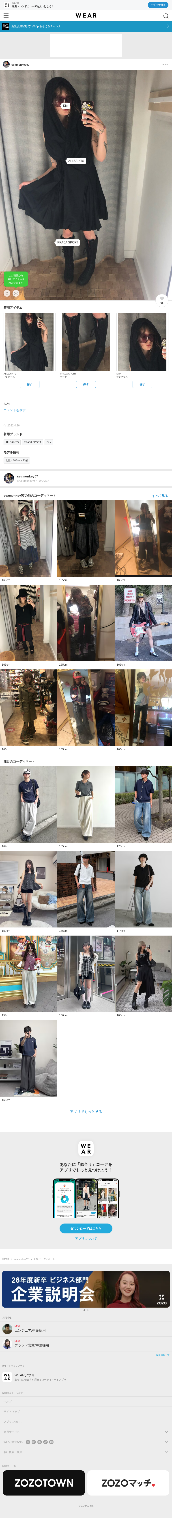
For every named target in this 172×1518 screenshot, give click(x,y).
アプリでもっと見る (86, 1112)
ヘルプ (8, 1401)
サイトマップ (12, 1411)
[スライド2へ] (87, 1310)
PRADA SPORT (32, 442)
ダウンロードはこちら (86, 1228)
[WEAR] (85, 15)
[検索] (165, 15)
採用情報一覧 (163, 1355)
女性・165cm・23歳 (17, 460)
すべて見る (160, 495)
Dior (49, 442)
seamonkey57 (21, 1259)
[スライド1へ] (84, 1310)
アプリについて (86, 1238)
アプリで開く (158, 5)
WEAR (5, 1259)
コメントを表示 (15, 410)
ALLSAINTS (12, 442)
